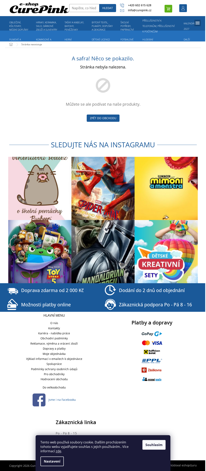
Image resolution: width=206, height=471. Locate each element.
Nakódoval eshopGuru (182, 465)
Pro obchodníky (54, 374)
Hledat (107, 8)
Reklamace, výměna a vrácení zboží (54, 343)
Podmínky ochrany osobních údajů (54, 369)
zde (58, 451)
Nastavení (52, 461)
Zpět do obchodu (103, 118)
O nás (54, 323)
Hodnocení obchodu (54, 379)
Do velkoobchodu (54, 387)
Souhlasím (154, 445)
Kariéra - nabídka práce (54, 333)
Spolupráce (54, 364)
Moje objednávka (54, 354)
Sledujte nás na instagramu (103, 144)
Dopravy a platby (54, 348)
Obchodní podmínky (54, 338)
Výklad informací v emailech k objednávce (54, 359)
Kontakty (54, 328)
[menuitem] (19, 26)
